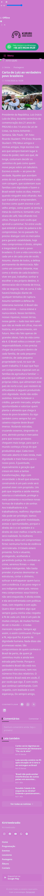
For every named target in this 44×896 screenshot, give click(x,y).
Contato (6, 868)
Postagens (19, 67)
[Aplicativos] (3, 24)
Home (5, 842)
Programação (8, 846)
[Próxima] (40, 60)
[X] (33, 704)
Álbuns (5, 863)
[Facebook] (22, 704)
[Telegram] (26, 834)
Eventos (6, 850)
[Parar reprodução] (6, 2)
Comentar (34, 718)
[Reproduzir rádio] (2, 2)
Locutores (7, 854)
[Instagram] (4, 834)
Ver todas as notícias (21, 804)
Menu (10, 55)
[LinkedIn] (4, 710)
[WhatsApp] (27, 704)
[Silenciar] (3, 5)
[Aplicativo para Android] (1, 20)
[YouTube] (15, 834)
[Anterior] (3, 60)
